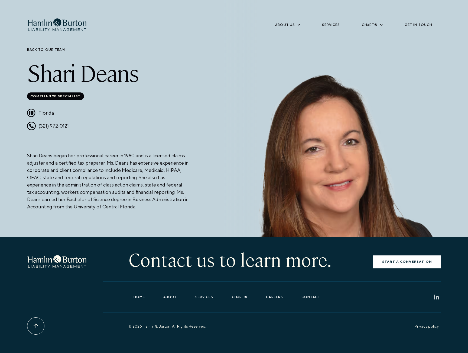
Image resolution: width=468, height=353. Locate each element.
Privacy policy (427, 326)
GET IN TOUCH (418, 25)
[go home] (56, 25)
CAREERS (274, 297)
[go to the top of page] (35, 326)
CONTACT (310, 297)
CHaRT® (240, 297)
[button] (287, 25)
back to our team (46, 50)
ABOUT (170, 297)
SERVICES (331, 25)
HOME (139, 297)
